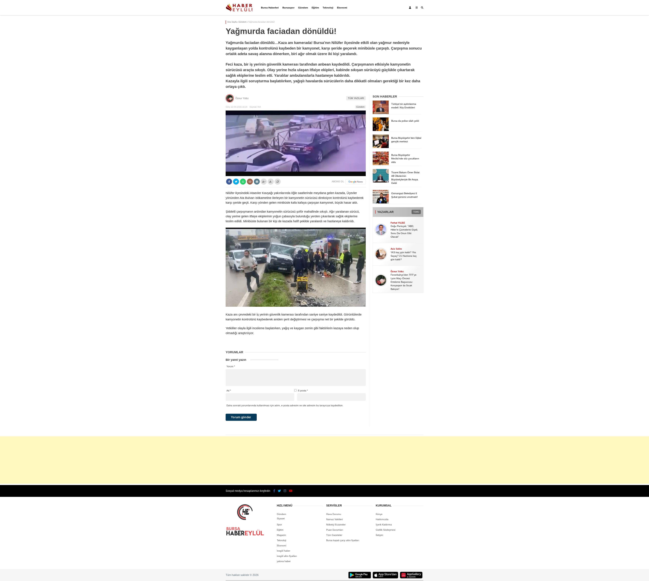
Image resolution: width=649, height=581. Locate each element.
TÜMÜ (416, 212)
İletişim (379, 535)
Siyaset (281, 518)
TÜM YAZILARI (356, 98)
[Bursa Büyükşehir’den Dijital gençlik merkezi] (381, 147)
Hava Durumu (333, 514)
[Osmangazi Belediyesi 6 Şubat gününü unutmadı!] (381, 202)
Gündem (303, 7)
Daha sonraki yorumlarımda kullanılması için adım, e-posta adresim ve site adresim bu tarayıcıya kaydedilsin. (284, 405)
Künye (379, 514)
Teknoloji (328, 7)
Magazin (281, 535)
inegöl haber (283, 550)
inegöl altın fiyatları (287, 556)
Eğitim (315, 7)
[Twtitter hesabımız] (279, 491)
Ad (228, 390)
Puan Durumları (334, 529)
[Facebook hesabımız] (274, 491)
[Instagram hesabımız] (285, 491)
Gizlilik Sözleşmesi (385, 529)
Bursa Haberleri (270, 7)
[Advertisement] (324, 460)
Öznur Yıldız (242, 98)
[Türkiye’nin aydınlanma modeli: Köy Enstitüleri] (381, 113)
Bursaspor (288, 7)
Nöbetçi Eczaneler (336, 524)
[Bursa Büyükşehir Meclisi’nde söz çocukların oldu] (381, 164)
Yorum (230, 366)
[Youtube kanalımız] (290, 491)
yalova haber (284, 561)
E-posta (303, 390)
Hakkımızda (382, 519)
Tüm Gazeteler (334, 535)
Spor (279, 524)
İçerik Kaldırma (384, 524)
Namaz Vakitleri (334, 519)
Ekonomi (342, 7)
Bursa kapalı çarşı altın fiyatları (342, 540)
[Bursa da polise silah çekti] (381, 130)
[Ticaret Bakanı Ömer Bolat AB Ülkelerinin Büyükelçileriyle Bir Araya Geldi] (381, 181)
